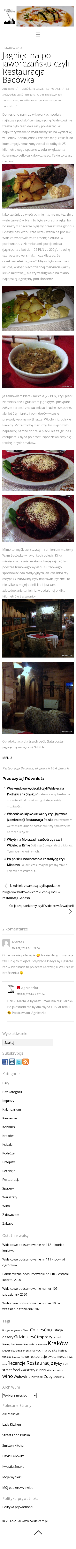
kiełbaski (42, 1344)
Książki (7, 1144)
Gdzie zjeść (16, 94)
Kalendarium (11, 1109)
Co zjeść (38, 1329)
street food (11, 1370)
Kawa (19, 1344)
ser (60, 100)
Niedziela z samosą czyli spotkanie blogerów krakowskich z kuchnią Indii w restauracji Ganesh (31, 891)
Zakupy (7, 1223)
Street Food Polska (16, 1435)
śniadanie (59, 1377)
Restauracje (53, 88)
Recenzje (38, 88)
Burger (6, 1330)
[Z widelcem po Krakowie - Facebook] (5, 1063)
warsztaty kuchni (33, 1370)
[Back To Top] (38, 1532)
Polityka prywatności (17, 1507)
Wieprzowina (55, 1370)
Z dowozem (10, 1215)
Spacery (8, 1188)
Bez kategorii (12, 1092)
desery (7, 1337)
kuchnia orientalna (23, 1350)
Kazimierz (30, 1344)
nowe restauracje (34, 1356)
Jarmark (57, 1337)
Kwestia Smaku (13, 1466)
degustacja (55, 1330)
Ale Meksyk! (10, 1414)
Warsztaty (9, 1197)
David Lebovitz (13, 1456)
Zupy (48, 1376)
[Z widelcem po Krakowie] (38, 24)
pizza (4, 1364)
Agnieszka (8, 88)
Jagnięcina (29, 94)
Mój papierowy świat (17, 1487)
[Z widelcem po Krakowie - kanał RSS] (25, 1063)
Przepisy (8, 1162)
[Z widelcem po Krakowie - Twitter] (19, 1063)
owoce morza (57, 1357)
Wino (6, 1206)
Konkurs (8, 1127)
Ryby (58, 1363)
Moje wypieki (11, 1477)
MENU (7, 758)
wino (7, 1376)
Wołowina (22, 1376)
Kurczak (15, 1356)
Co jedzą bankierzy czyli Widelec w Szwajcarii (41, 906)
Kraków (7, 1136)
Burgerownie (16, 1330)
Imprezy (8, 1100)
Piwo (70, 1357)
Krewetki (7, 1350)
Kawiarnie (9, 1118)
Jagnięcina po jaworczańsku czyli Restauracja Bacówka (35, 67)
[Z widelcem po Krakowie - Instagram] (12, 1063)
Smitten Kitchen (13, 1445)
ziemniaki (7, 106)
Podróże (25, 88)
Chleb (26, 1330)
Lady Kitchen (11, 1424)
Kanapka (8, 1344)
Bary (5, 1083)
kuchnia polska (45, 94)
